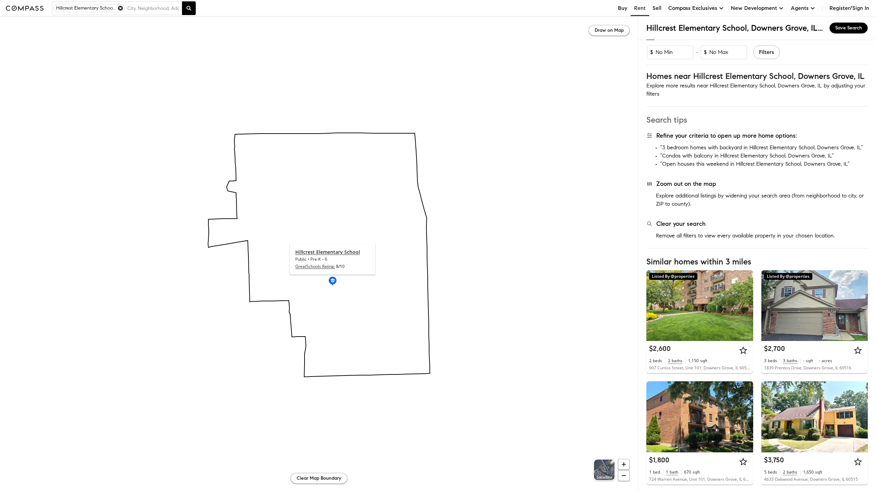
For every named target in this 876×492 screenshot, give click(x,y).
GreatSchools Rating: (315, 266)
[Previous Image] (654, 305)
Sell (657, 8)
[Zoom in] (624, 464)
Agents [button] (800, 8)
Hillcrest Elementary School (327, 252)
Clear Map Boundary (319, 478)
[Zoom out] (624, 475)
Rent (640, 8)
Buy (622, 8)
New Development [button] (754, 8)
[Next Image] (744, 305)
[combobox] (153, 8)
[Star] (743, 350)
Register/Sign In (849, 8)
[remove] (120, 8)
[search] (189, 8)
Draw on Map (609, 30)
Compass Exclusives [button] (692, 8)
